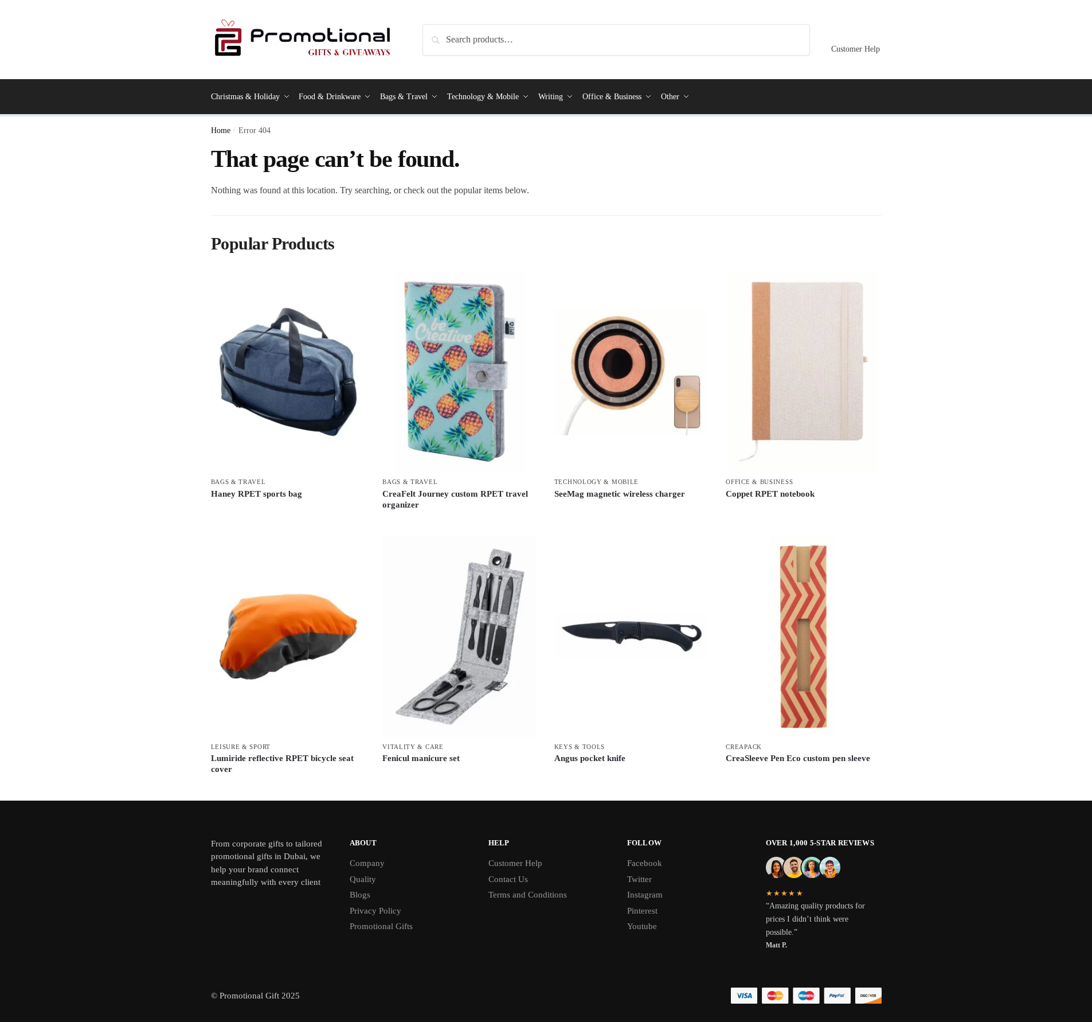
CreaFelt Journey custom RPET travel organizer (455, 499)
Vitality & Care (413, 746)
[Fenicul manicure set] (459, 636)
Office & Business (759, 481)
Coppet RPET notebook (770, 493)
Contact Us (508, 879)
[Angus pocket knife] (631, 636)
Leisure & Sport (241, 746)
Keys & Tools (579, 746)
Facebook (644, 863)
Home (220, 130)
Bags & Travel (238, 481)
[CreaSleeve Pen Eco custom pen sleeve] (803, 636)
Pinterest (642, 910)
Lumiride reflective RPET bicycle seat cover (282, 764)
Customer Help (855, 49)
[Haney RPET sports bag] (288, 371)
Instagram (645, 894)
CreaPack (744, 746)
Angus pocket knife (589, 758)
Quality (363, 879)
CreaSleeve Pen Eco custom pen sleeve (798, 758)
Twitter (639, 879)
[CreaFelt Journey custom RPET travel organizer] (459, 371)
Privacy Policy (375, 910)
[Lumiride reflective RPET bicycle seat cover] (288, 636)
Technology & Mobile (596, 481)
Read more (288, 513)
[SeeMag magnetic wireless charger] (631, 371)
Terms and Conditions (527, 894)
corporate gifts (258, 843)
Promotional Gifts (381, 926)
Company (367, 863)
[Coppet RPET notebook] (803, 371)
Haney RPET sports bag (256, 493)
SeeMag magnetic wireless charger (619, 493)
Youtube (642, 926)
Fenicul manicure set (421, 758)
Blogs (360, 894)
